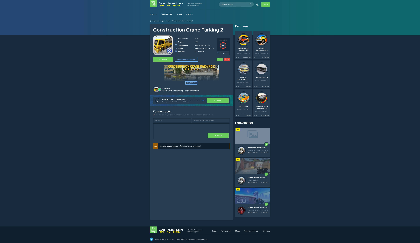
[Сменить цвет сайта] (257, 4)
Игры (152, 14)
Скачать (164, 59)
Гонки (168, 21)
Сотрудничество (251, 231)
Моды (179, 14)
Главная (156, 21)
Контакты (266, 231)
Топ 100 (189, 14)
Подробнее (191, 83)
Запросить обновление (186, 59)
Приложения (166, 14)
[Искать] (250, 4)
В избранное (224, 53)
